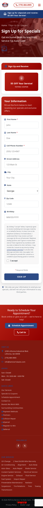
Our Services (6, 390)
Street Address (13, 159)
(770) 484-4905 (25, 5)
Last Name (12, 132)
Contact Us (5, 401)
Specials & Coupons (9, 393)
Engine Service (7, 475)
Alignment (22, 465)
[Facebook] (18, 445)
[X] (24, 445)
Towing (38, 486)
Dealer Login (25, 505)
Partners (6, 415)
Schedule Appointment (23, 325)
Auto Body (33, 465)
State (9, 185)
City (9, 172)
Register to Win (9, 426)
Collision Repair (9, 418)
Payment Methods (10, 411)
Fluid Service (30, 475)
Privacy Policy (11, 505)
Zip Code (10, 198)
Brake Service (30, 468)
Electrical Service (30, 472)
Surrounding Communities (12, 408)
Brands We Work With (10, 404)
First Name (12, 119)
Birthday (10, 211)
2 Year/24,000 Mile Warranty (24, 461)
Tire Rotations (19, 486)
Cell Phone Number (16, 146)
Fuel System (6, 479)
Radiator (28, 482)
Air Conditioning (8, 465)
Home (4, 25)
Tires (30, 486)
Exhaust (19, 475)
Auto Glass (5, 468)
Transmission (6, 490)
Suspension (6, 486)
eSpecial (6, 422)
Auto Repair (17, 468)
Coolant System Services (11, 472)
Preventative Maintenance (11, 482)
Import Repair (19, 479)
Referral (6, 429)
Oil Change (5, 461)
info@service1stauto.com (15, 362)
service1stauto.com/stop (15, 250)
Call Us (22, 332)
